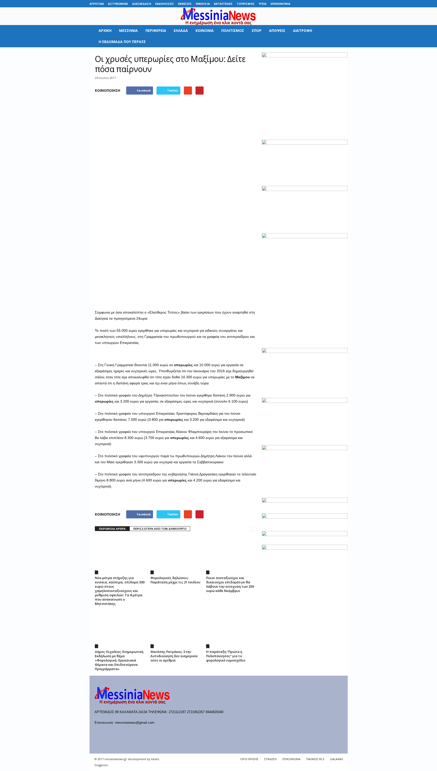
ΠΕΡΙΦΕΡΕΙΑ (155, 30)
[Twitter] (336, 3)
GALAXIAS (336, 759)
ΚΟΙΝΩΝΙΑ (204, 30)
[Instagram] (328, 3)
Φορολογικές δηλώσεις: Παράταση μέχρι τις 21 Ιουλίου (175, 580)
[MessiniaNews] (218, 16)
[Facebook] (305, 3)
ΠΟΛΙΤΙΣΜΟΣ (232, 30)
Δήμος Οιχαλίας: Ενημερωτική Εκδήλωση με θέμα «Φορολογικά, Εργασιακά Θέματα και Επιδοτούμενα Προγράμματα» (119, 660)
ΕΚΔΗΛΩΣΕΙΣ (164, 4)
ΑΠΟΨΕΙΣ (277, 30)
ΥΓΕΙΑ (263, 4)
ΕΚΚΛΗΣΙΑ (203, 4)
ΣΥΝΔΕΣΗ (270, 759)
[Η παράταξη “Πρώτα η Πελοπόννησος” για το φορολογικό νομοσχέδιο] (231, 629)
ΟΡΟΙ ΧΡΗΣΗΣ (249, 759)
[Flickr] (313, 3)
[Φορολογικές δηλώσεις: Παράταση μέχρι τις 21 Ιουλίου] (175, 555)
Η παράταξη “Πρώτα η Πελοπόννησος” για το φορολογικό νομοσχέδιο (225, 656)
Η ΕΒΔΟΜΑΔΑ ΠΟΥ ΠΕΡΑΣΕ (122, 41)
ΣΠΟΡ (256, 30)
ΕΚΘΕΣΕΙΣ (185, 4)
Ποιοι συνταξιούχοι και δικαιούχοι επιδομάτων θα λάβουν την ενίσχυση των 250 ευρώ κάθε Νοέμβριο (230, 584)
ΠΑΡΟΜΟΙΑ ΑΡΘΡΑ (112, 529)
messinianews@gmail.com (134, 722)
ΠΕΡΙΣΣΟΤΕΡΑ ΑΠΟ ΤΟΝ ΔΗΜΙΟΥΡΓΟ (159, 529)
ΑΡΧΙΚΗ (105, 30)
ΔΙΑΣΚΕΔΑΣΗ (141, 4)
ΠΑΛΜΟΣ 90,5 (315, 759)
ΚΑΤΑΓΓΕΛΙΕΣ (223, 4)
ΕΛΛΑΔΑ (181, 30)
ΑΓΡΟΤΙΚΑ (97, 4)
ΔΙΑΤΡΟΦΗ (302, 30)
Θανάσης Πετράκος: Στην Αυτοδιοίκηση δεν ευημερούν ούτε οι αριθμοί (174, 656)
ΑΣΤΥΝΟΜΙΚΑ (118, 4)
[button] (340, 36)
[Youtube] (344, 3)
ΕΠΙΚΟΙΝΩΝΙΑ (280, 4)
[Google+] (320, 3)
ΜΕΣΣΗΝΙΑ (128, 30)
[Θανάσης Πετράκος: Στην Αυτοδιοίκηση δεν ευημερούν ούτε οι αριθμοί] (175, 629)
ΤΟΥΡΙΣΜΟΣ (246, 4)
